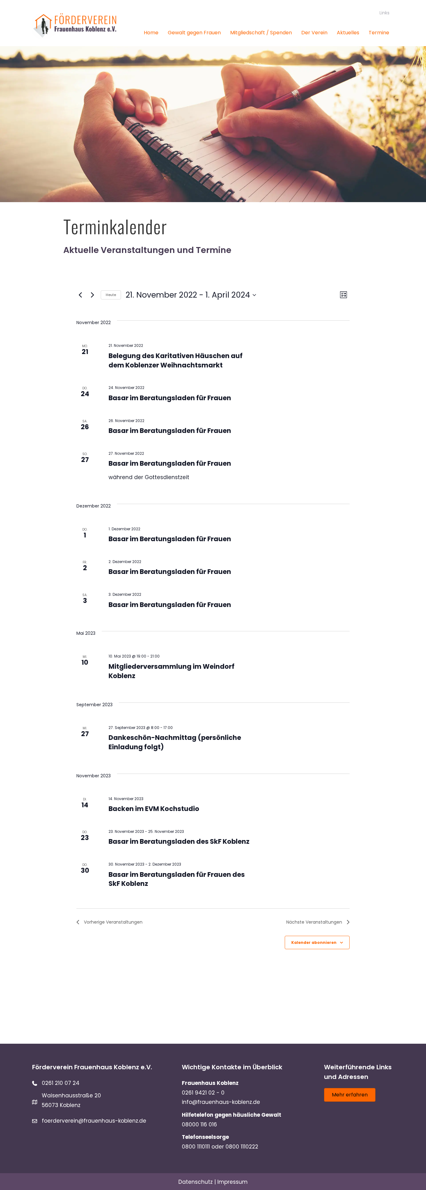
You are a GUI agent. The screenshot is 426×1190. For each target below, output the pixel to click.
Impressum (232, 1182)
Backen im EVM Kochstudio (154, 808)
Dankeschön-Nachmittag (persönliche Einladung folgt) (175, 742)
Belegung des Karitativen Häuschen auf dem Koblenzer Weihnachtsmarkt (176, 360)
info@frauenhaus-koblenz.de (221, 1102)
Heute (111, 294)
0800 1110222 (241, 1146)
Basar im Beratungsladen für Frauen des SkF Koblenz (177, 879)
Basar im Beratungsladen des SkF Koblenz (179, 841)
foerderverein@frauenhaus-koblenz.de (94, 1120)
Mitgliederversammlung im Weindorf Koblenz (172, 671)
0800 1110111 (196, 1146)
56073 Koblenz (61, 1105)
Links (385, 13)
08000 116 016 (199, 1124)
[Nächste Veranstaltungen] (92, 295)
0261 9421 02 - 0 (203, 1092)
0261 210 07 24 (61, 1083)
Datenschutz (195, 1182)
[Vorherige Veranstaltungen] (80, 295)
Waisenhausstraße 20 (71, 1095)
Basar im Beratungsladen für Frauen (170, 397)
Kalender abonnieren (313, 942)
